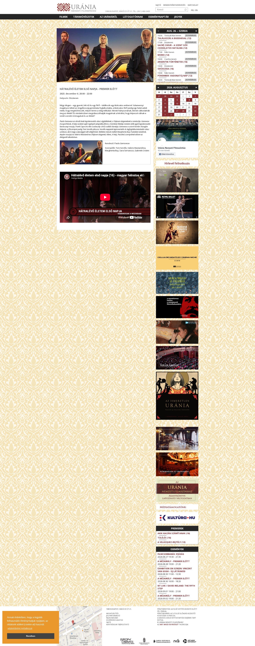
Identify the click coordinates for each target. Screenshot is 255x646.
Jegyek (178, 16)
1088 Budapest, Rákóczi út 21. (119, 11)
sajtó (108, 622)
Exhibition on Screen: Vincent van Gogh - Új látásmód (175, 570)
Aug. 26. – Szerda (177, 31)
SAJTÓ (158, 5)
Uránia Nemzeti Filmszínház (171, 148)
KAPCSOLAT (193, 5)
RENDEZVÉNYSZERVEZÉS (174, 5)
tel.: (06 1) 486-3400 (141, 11)
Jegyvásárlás (191, 35)
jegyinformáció (113, 615)
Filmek (63, 16)
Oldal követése (167, 154)
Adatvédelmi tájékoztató (117, 624)
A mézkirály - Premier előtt (174, 561)
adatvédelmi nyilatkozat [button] (20, 628)
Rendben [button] (30, 636)
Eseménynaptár (158, 16)
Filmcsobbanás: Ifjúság (171, 554)
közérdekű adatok (114, 620)
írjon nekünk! (112, 618)
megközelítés (112, 613)
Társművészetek (83, 16)
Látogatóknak (133, 16)
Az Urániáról (108, 16)
